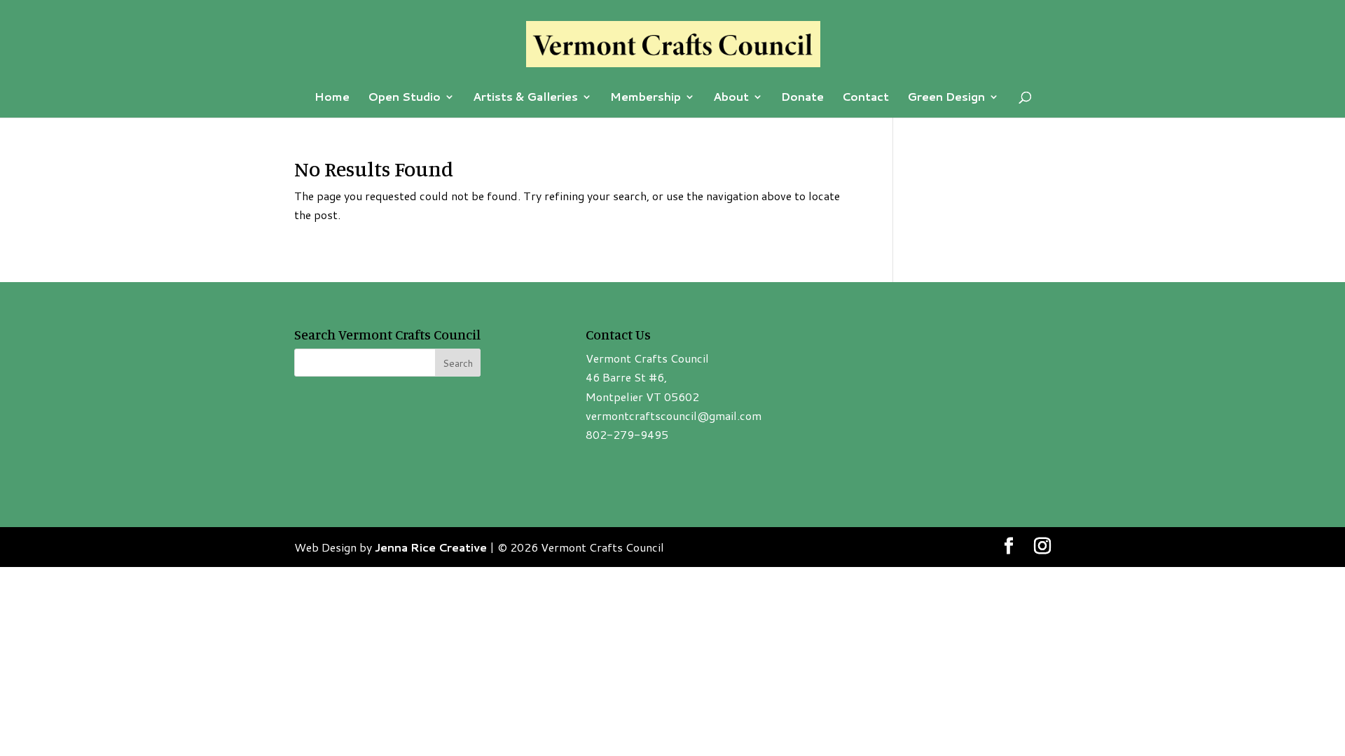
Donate (802, 98)
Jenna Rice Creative (431, 547)
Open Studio (404, 98)
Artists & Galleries (525, 98)
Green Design (946, 98)
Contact (865, 98)
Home (332, 98)
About (731, 98)
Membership (645, 98)
